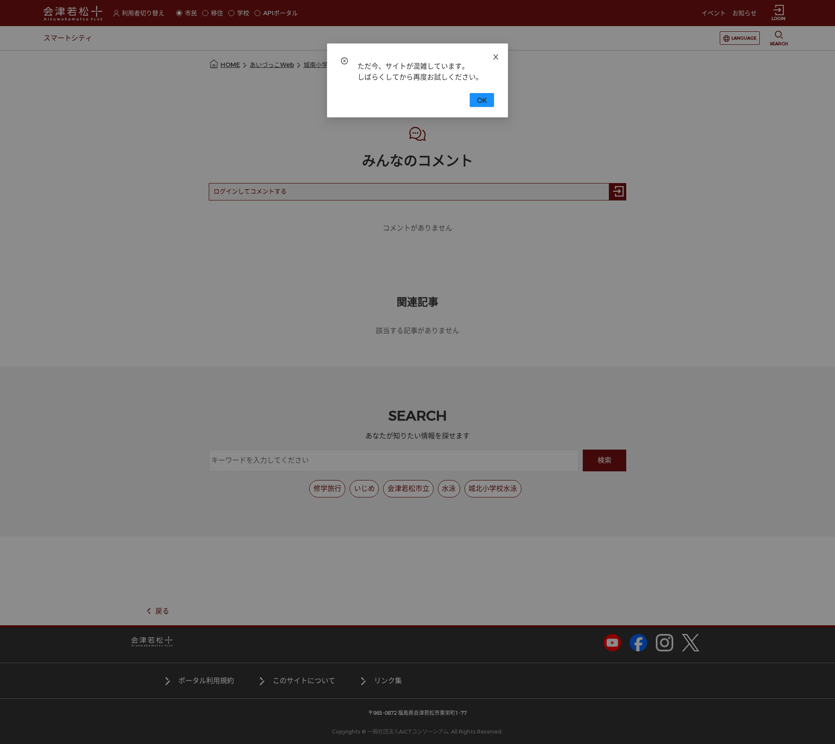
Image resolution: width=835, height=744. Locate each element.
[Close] (496, 55)
